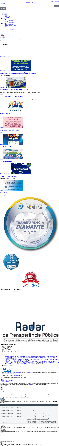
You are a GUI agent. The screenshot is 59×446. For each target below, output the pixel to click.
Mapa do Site (4, 379)
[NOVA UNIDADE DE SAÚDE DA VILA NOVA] (16, 87)
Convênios (7, 26)
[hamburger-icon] (0, 11)
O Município (4, 14)
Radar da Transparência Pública (16, 375)
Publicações (4, 23)
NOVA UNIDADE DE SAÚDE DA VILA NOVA (14, 90)
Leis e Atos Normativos (9, 24)
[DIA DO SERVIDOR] (13, 159)
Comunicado (3, 193)
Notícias (1, 94)
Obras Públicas (2, 87)
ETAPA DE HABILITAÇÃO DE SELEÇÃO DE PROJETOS (18, 73)
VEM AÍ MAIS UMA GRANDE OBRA (11, 96)
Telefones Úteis (7, 17)
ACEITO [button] (5, 385)
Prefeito (6, 19)
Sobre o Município (8, 16)
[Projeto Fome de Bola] (13, 144)
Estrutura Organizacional (9, 22)
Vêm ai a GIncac (5, 113)
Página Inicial (4, 13)
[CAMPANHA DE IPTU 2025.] (21, 173)
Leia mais (30, 384)
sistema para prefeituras (17, 372)
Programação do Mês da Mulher (9, 130)
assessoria (29, 372)
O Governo (4, 18)
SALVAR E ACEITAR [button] (4, 445)
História (6, 15)
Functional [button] (2, 425)
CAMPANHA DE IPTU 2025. (8, 176)
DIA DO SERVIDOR (6, 161)
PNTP (7, 375)
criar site (9, 372)
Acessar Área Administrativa (7, 380)
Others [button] (1, 442)
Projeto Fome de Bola (6, 146)
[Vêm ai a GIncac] (16, 110)
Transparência (4, 28)
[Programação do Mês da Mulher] (13, 127)
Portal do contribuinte (55, 1)
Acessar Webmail (5, 381)
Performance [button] (2, 429)
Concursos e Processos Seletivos (10, 25)
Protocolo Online (29, 2)
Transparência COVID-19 (9, 29)
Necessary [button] (2, 398)
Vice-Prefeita (7, 21)
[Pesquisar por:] (7, 291)
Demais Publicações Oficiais (5, 56)
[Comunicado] (13, 190)
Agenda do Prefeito (10, 20)
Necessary (3, 399)
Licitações (6, 27)
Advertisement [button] (2, 437)
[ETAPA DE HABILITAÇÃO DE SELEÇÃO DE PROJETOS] (21, 70)
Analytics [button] (1, 433)
